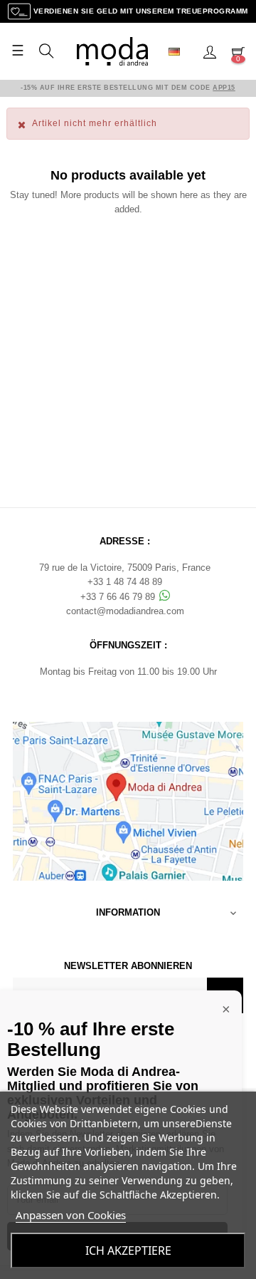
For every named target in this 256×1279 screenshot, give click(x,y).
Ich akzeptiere (128, 1250)
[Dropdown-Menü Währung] (180, 51)
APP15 (224, 87)
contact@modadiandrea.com (125, 611)
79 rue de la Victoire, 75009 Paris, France (124, 567)
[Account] (210, 51)
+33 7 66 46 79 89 (119, 596)
